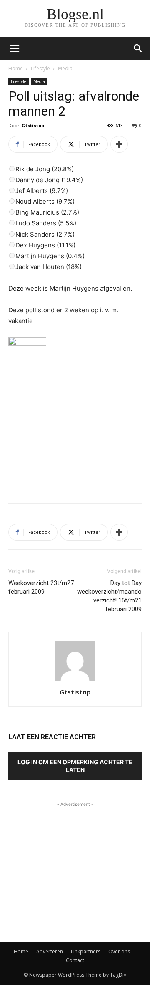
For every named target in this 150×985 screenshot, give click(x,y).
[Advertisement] (75, 436)
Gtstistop (33, 125)
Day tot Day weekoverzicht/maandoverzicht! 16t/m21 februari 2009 (109, 596)
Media (65, 68)
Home (15, 68)
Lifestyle (40, 68)
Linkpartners (85, 951)
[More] (119, 144)
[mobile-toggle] (14, 48)
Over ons (119, 951)
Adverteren (49, 951)
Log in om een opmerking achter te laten (75, 765)
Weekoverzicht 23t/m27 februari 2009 (41, 587)
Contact (75, 960)
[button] (138, 48)
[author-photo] (75, 680)
